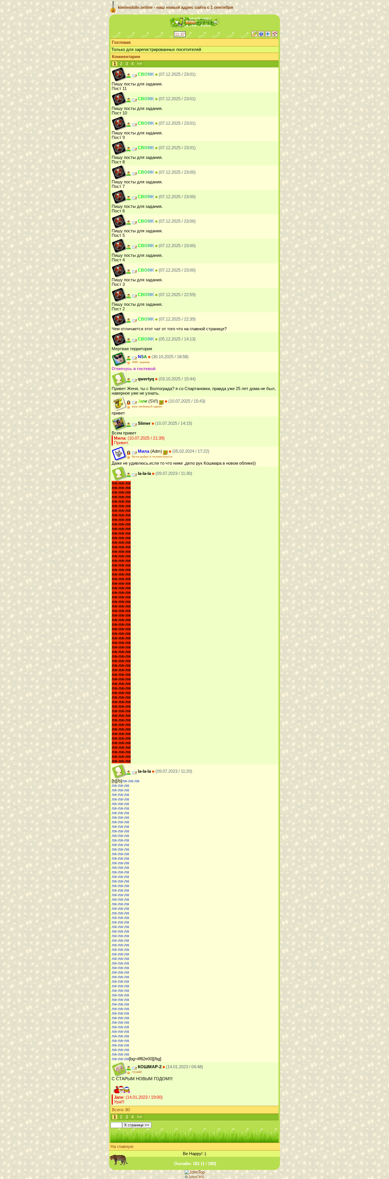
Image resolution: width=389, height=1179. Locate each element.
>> (139, 63)
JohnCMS (196, 1177)
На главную (121, 1146)
